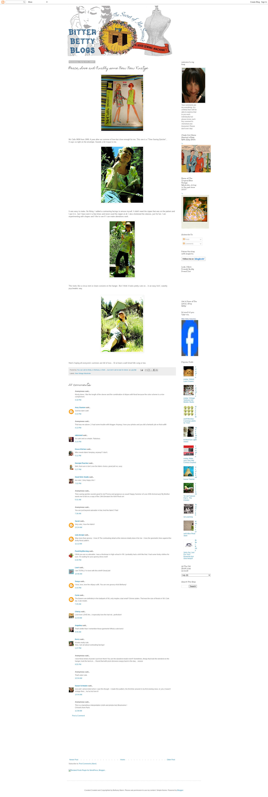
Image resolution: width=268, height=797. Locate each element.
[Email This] (146, 370)
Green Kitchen (80, 449)
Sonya (77, 581)
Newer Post (73, 760)
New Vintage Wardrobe (83, 373)
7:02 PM (78, 483)
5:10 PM (78, 442)
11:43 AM (78, 618)
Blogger (180, 790)
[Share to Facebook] (154, 370)
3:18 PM (78, 400)
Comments (189, 244)
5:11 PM (78, 456)
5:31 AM (78, 500)
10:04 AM (78, 678)
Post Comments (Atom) (87, 764)
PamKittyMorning (82, 551)
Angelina (78, 625)
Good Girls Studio (82, 477)
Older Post (171, 760)
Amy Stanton (80, 408)
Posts (187, 239)
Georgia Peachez (81, 463)
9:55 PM (78, 664)
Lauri (77, 568)
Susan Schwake (81, 686)
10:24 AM (78, 527)
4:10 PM (78, 414)
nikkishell (78, 435)
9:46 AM (78, 632)
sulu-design (79, 535)
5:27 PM (78, 469)
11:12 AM (78, 544)
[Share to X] (151, 370)
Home (122, 760)
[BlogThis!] (148, 370)
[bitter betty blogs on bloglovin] (193, 260)
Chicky (78, 612)
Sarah (77, 521)
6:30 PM (78, 560)
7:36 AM (78, 514)
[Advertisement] (122, 737)
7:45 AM (78, 604)
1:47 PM (78, 648)
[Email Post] (141, 370)
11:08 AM (78, 711)
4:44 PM (78, 588)
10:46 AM (78, 574)
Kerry (77, 639)
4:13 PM (78, 428)
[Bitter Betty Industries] (189, 355)
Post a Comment (78, 716)
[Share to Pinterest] (156, 370)
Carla (77, 595)
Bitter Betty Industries (188, 319)
